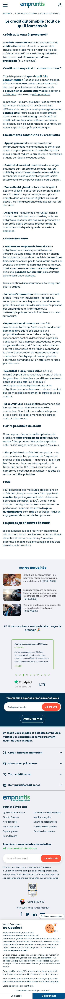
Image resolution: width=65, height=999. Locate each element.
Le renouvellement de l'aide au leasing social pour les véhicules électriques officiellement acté (40, 592)
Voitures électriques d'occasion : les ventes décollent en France (42, 606)
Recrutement (10, 835)
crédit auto (9, 94)
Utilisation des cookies (45, 826)
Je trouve (51, 707)
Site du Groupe (11, 817)
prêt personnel (41, 94)
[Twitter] (27, 915)
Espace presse (10, 831)
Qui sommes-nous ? (14, 812)
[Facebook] (21, 914)
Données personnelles (45, 821)
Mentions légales (42, 817)
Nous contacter (11, 826)
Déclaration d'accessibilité (47, 812)
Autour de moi (32, 719)
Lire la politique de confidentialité (18, 986)
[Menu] (5, 5)
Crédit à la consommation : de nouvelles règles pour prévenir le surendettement (40, 577)
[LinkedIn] (35, 915)
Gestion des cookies (44, 831)
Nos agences (10, 821)
